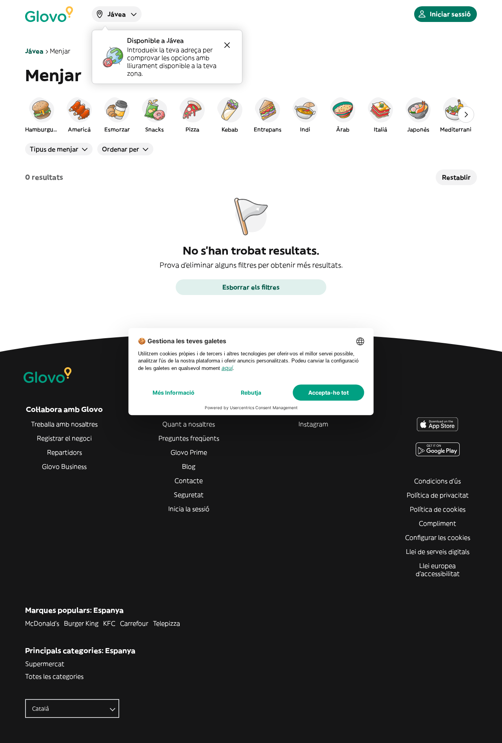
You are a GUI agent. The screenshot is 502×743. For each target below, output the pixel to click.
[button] (41, 114)
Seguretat (189, 495)
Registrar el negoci (64, 438)
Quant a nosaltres (188, 424)
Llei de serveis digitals (437, 551)
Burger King (81, 623)
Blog (188, 466)
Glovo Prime (189, 452)
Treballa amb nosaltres (64, 424)
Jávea (34, 51)
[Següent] (466, 114)
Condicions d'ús (437, 481)
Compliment (437, 523)
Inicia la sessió (188, 509)
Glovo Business (64, 466)
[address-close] (227, 45)
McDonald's (42, 623)
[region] (251, 114)
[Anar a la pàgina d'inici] (49, 14)
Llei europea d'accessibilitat (438, 569)
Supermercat (44, 664)
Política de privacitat (438, 495)
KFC (109, 623)
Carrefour (134, 623)
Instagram (313, 424)
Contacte (189, 480)
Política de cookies (438, 509)
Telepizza (166, 623)
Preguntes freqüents (188, 438)
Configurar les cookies (437, 537)
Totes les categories (54, 676)
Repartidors (64, 452)
